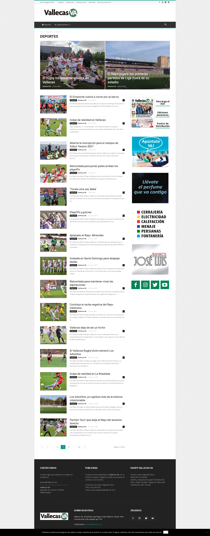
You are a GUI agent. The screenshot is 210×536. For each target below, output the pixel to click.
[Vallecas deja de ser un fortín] (53, 335)
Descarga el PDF (162, 103)
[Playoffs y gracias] (53, 220)
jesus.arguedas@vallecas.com (103, 490)
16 (57, 447)
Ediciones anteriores (104, 2)
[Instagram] (162, 2)
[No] (207, 532)
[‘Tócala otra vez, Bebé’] (53, 197)
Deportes (49, 32)
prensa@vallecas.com (48, 482)
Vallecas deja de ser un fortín (87, 327)
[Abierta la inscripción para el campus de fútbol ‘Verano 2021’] (53, 150)
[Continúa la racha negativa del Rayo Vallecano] (53, 312)
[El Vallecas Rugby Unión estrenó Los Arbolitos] (53, 358)
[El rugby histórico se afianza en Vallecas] (72, 69)
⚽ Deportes (46, 25)
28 (79, 447)
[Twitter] (165, 2)
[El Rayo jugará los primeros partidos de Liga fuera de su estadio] (137, 69)
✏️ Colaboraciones (61, 25)
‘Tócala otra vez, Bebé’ (83, 189)
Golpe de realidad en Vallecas (88, 119)
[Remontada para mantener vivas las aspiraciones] (53, 289)
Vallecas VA (47, 86)
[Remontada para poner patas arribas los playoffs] (53, 173)
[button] (166, 25)
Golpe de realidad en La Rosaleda (90, 373)
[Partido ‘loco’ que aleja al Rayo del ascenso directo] (53, 427)
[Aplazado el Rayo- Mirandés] (53, 243)
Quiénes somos (81, 2)
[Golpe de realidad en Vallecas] (53, 127)
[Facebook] (159, 2)
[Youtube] (168, 2)
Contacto (61, 2)
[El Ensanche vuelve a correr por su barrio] (53, 104)
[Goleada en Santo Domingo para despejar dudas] (53, 266)
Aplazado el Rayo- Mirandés (87, 235)
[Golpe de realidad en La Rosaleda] (53, 381)
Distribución (70, 2)
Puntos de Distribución (163, 125)
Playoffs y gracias (80, 212)
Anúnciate (92, 2)
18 (69, 447)
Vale (165, 532)
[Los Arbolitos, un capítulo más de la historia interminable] (53, 404)
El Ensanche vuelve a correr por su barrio (94, 96)
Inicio (42, 32)
